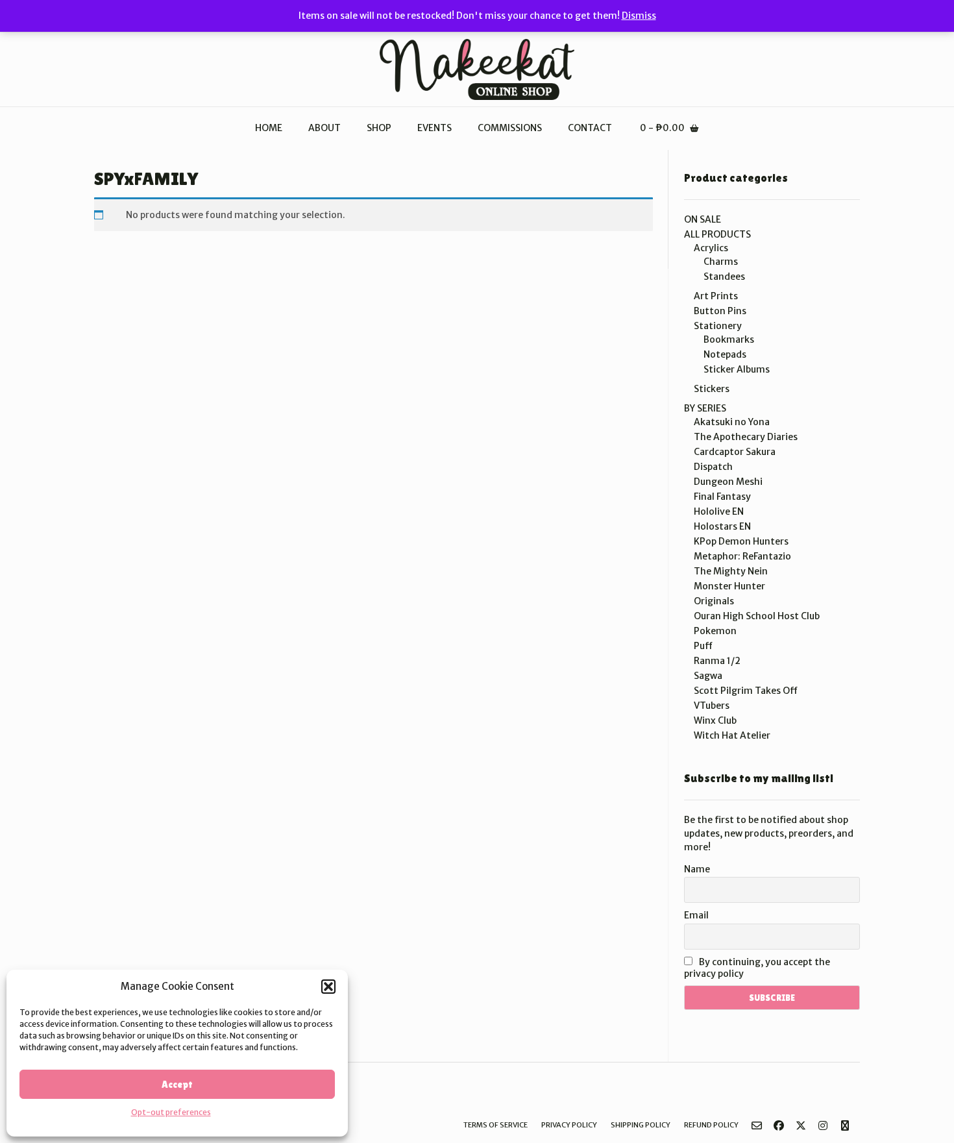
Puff (703, 646)
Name (697, 869)
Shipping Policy (640, 1124)
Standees (724, 276)
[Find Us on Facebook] (779, 1125)
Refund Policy (711, 1124)
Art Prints (716, 296)
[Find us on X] (801, 1125)
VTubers (711, 705)
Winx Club (715, 720)
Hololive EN (719, 511)
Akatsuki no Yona (732, 422)
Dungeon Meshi (728, 481)
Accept (177, 1084)
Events (434, 128)
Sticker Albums (736, 369)
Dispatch (713, 467)
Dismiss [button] (639, 15)
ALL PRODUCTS (717, 234)
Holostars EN (722, 526)
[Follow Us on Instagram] (823, 1125)
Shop (379, 128)
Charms (720, 261)
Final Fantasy (722, 496)
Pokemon (715, 631)
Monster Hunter (729, 586)
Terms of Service (495, 1124)
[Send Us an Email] (757, 1125)
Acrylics (711, 248)
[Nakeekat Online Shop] (477, 69)
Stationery (718, 326)
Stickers (711, 389)
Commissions (510, 128)
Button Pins (720, 311)
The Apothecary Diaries (746, 437)
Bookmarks (728, 339)
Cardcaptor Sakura (735, 452)
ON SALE (702, 219)
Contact (590, 128)
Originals (714, 601)
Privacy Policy (569, 1124)
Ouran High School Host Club (757, 616)
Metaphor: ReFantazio (742, 556)
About (324, 128)
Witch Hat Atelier (732, 735)
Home (268, 128)
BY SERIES (705, 408)
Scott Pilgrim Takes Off (746, 690)
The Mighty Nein (731, 571)
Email (696, 915)
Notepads (724, 354)
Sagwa (708, 676)
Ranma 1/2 (717, 661)
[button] (328, 986)
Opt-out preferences (171, 1112)
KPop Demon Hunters (741, 541)
